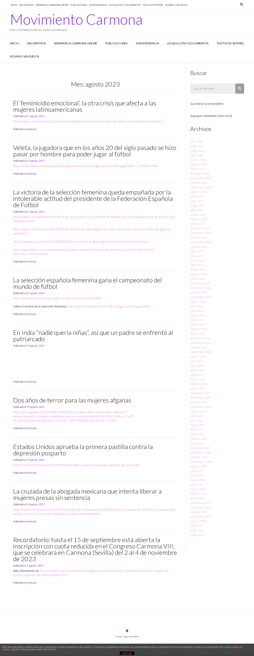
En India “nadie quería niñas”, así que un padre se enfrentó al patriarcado (93, 335)
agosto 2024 (198, 247)
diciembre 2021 (200, 393)
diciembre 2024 (200, 228)
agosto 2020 (198, 466)
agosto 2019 (198, 521)
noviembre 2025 (200, 178)
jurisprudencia (98, 4)
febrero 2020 (198, 494)
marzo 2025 (198, 215)
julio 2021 (196, 416)
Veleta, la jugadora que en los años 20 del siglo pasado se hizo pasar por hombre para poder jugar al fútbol (94, 151)
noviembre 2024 (200, 233)
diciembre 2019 (200, 503)
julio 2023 (196, 306)
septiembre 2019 (201, 516)
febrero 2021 (198, 439)
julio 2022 (196, 361)
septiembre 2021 (201, 407)
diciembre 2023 (200, 283)
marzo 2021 (198, 434)
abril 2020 (196, 484)
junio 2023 (197, 311)
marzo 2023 (198, 324)
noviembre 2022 (200, 343)
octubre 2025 (198, 183)
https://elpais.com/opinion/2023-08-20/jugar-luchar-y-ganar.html (109, 306)
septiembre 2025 (201, 187)
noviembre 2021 (200, 397)
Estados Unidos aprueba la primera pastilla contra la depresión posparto (83, 450)
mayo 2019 (197, 535)
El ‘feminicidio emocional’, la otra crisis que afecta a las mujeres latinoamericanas (84, 106)
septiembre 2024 (201, 242)
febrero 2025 (198, 219)
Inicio (14, 4)
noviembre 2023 (200, 288)
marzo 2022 (198, 379)
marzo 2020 (198, 489)
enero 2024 (197, 279)
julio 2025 (196, 196)
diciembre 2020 (200, 448)
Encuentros (26, 4)
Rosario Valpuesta (176, 4)
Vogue (126, 636)
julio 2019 (196, 526)
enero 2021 (197, 443)
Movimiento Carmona (76, 19)
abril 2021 (196, 430)
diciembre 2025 (200, 173)
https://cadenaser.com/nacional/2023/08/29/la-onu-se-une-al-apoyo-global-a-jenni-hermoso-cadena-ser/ (80, 241)
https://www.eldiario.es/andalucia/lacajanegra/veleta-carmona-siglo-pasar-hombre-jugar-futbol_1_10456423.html (85, 166)
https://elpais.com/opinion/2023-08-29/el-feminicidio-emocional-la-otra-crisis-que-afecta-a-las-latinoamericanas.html (88, 121)
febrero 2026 (198, 164)
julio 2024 (196, 251)
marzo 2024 (198, 269)
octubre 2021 (198, 402)
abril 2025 (196, 210)
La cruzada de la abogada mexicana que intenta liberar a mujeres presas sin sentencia (87, 494)
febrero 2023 (198, 329)
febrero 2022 (198, 384)
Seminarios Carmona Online (52, 4)
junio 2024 (197, 256)
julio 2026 (196, 141)
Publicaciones (78, 4)
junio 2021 (197, 420)
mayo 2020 (197, 480)
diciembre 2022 (200, 338)
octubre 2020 (198, 457)
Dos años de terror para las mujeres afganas (72, 400)
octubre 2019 (198, 512)
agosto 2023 (198, 301)
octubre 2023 (198, 292)
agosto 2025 (198, 192)
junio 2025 (197, 201)
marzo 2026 (198, 160)
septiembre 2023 (201, 297)
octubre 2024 (198, 237)
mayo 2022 (197, 370)
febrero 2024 (198, 274)
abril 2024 (196, 265)
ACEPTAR (127, 653)
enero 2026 (197, 169)
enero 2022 (197, 388)
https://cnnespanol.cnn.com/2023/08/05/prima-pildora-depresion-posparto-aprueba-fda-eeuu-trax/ (76, 465)
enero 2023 (197, 333)
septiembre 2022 (201, 352)
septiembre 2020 (201, 462)
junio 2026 (197, 146)
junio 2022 (197, 365)
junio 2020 (197, 475)
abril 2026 (196, 155)
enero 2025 (197, 224)
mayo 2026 (197, 151)
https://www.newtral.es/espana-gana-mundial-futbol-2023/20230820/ (57, 298)
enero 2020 (197, 498)
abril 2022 (196, 375)
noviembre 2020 (200, 452)
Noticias (32, 129)
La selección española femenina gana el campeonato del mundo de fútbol (87, 283)
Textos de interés (152, 4)
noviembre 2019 (200, 507)
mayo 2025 (197, 205)
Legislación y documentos (124, 4)
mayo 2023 (197, 315)
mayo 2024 (197, 260)
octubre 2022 (198, 347)
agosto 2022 (198, 356)
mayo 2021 (197, 425)
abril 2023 (196, 320)
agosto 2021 (198, 411)
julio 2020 (196, 471)
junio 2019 (197, 530)
